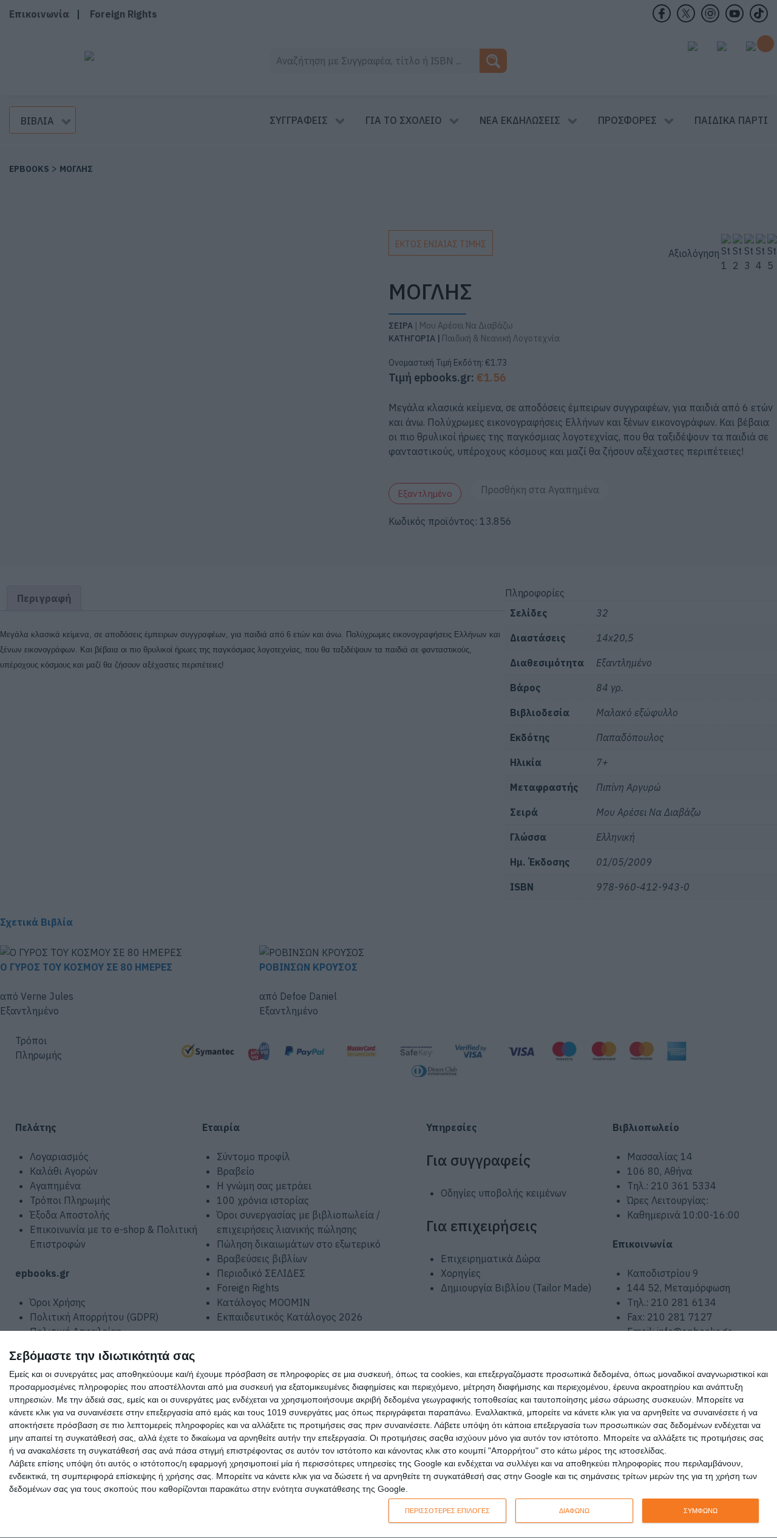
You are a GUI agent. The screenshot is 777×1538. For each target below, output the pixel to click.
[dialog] (388, 1434)
